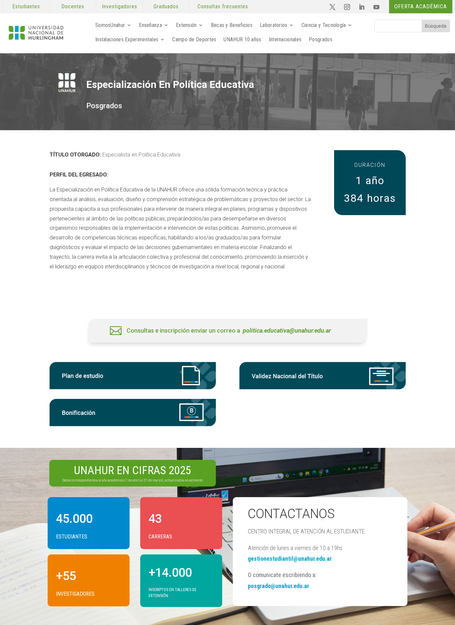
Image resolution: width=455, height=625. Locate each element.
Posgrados (320, 39)
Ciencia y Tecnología (323, 25)
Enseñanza (150, 25)
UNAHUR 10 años (242, 39)
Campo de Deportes (194, 39)
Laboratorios (273, 25)
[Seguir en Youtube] (376, 7)
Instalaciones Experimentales (126, 39)
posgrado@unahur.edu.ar (278, 585)
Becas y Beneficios (231, 25)
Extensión (186, 25)
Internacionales (285, 39)
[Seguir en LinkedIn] (362, 7)
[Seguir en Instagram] (347, 7)
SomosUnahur (110, 25)
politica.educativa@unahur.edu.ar (287, 330)
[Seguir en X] (332, 7)
